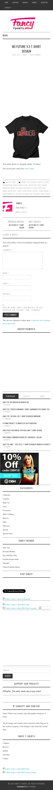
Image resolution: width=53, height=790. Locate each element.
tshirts (47, 194)
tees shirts (36, 194)
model (13, 188)
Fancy (14, 182)
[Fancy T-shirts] (26, 22)
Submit (34, 2)
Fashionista (21, 786)
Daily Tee (8, 182)
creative (40, 182)
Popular (10, 396)
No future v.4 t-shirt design (36, 226)
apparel (23, 182)
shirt (40, 188)
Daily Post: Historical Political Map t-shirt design (22, 430)
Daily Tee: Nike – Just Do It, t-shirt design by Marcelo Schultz (26, 444)
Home (6, 2)
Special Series (8, 533)
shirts (10, 191)
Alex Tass (6, 547)
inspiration (6, 188)
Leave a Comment (35, 55)
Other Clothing (8, 514)
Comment (8, 250)
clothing (33, 182)
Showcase (6, 526)
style (14, 191)
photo (35, 188)
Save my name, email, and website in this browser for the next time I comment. (23, 308)
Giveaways (7, 510)
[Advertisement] (26, 86)
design (15, 185)
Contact (8, 7)
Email (6, 283)
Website (7, 294)
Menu (5, 35)
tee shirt (18, 194)
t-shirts (34, 191)
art (28, 182)
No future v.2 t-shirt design (16, 226)
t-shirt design (26, 191)
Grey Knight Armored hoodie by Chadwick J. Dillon (22, 437)
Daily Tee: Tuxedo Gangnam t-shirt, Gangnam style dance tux (26, 409)
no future (19, 188)
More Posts (21, 212)
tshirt (43, 194)
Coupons (15, 2)
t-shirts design (43, 191)
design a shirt (23, 185)
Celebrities (6, 495)
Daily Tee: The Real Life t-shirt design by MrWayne (22, 416)
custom (46, 182)
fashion (44, 185)
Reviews (25, 2)
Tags (42, 396)
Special (5, 529)
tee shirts (25, 194)
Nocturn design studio (11, 559)
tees (30, 194)
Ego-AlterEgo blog (10, 555)
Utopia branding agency (11, 567)
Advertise (44, 2)
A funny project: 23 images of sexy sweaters (20, 423)
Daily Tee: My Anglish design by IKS (16, 402)
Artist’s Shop (29, 168)
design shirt (32, 185)
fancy (25, 55)
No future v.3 (28, 188)
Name (6, 273)
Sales (4, 522)
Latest (26, 396)
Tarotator (6, 563)
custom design (7, 185)
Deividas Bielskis (9, 551)
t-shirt (19, 191)
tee (14, 194)
